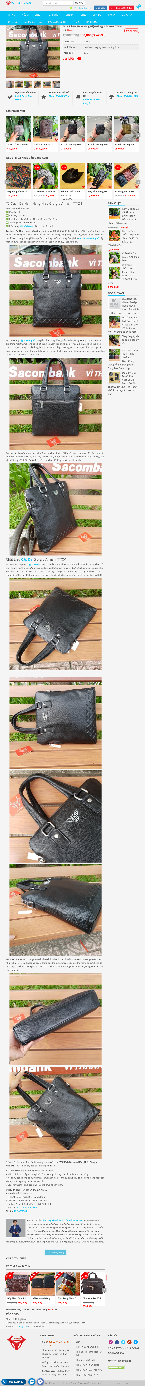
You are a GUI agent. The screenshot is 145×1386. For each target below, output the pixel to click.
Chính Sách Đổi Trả (59, 96)
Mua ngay (100, 8)
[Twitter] (123, 1342)
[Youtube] (129, 1342)
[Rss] (111, 1342)
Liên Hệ (79, 1341)
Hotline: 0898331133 (122, 8)
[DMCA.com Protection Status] (116, 1370)
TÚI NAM (69, 14)
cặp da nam (34, 564)
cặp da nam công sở (88, 238)
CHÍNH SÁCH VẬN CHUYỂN (89, 1370)
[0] (137, 7)
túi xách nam (27, 226)
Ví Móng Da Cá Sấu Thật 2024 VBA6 (52, 191)
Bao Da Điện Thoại (33, 21)
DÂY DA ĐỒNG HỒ (57, 21)
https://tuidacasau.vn (26, 1207)
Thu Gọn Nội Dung (55, 1252)
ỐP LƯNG (13, 21)
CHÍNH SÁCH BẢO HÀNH (88, 1365)
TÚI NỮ (83, 14)
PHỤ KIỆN (77, 21)
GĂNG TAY (127, 14)
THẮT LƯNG (53, 14)
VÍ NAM (12, 14)
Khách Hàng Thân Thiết (87, 1375)
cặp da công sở (27, 340)
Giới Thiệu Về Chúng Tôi (87, 1346)
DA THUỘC (92, 21)
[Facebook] (117, 1342)
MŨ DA (112, 14)
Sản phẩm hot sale (83, 8)
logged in (23, 1326)
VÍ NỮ (38, 14)
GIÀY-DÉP (98, 14)
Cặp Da (27, 559)
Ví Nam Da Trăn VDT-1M (95, 1298)
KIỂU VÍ (25, 14)
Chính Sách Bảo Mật (127, 96)
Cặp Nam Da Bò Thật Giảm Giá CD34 (27, 1298)
